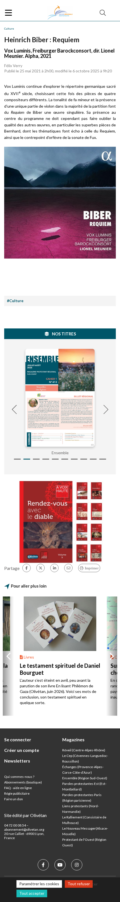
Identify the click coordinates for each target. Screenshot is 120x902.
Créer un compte (21, 750)
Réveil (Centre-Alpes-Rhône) (83, 750)
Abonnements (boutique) (23, 782)
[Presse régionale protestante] (60, 13)
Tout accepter (31, 893)
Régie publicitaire (17, 793)
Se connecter (17, 739)
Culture (9, 28)
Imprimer (92, 568)
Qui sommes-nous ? (19, 777)
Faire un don (13, 799)
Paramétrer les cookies (39, 883)
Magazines (73, 739)
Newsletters (17, 760)
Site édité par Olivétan (25, 815)
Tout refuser (79, 883)
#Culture (15, 300)
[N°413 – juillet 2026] (60, 398)
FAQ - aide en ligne (18, 788)
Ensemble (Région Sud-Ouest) (84, 778)
